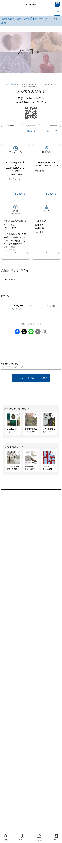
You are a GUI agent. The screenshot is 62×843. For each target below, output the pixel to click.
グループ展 (38, 19)
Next (59, 424)
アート (48, 19)
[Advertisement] (31, 531)
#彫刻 (3, 23)
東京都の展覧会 (8, 19)
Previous (2, 424)
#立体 (55, 19)
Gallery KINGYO (31, 86)
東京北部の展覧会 (24, 19)
